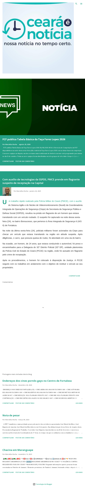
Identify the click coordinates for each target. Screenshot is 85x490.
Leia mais (79, 403)
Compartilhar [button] (8, 161)
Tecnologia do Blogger (43, 484)
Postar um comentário (25, 161)
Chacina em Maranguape (17, 450)
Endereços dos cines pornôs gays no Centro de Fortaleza (37, 380)
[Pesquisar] (76, 3)
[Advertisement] (42, 352)
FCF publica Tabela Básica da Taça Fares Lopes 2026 (33, 139)
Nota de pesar (11, 415)
